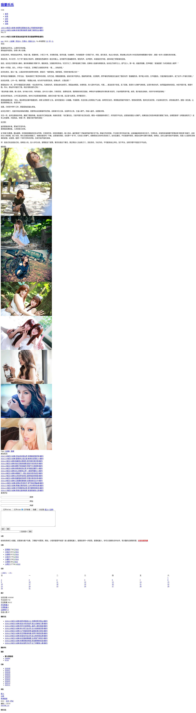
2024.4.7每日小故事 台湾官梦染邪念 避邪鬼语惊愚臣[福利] (22, 476)
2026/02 (7, 679)
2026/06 (7, 672)
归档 (2, 664)
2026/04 (7, 676)
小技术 (7, 557)
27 (113, 586)
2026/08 (7, 668)
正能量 (7, 549)
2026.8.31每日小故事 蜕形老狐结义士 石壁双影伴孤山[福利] (26, 621)
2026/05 (7, 674)
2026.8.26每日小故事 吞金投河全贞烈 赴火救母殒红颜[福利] (26, 636)
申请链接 (4, 699)
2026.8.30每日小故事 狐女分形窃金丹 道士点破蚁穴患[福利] (26, 623)
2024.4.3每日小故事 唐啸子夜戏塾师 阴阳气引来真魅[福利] (22, 466)
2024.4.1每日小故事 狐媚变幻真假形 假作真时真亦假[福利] (22, 461)
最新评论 (3, 647)
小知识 (7, 552)
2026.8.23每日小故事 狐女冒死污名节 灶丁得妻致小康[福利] (26, 643)
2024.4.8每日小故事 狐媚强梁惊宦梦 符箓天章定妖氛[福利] (22, 478)
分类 (2, 545)
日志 (7, 701)
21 (140, 584)
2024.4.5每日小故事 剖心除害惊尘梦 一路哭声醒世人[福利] (22, 471)
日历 (2, 568)
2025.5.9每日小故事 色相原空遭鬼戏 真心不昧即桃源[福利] (22, 28)
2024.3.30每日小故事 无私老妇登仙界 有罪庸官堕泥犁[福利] (22, 456)
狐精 (12, 451)
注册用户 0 (5, 610)
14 (140, 582)
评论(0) (18, 41)
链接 (2, 652)
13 (113, 582)
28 (140, 586)
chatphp (7, 658)
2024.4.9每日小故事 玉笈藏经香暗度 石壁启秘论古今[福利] (22, 481)
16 (2, 584)
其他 (2, 689)
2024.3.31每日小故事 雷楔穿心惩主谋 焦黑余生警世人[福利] (22, 459)
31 (29, 588)
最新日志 (3, 616)
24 (29, 586)
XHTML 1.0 (5, 705)
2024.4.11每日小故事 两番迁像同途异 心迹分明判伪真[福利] (22, 485)
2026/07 (7, 670)
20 (113, 584)
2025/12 (7, 683)
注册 (2, 696)
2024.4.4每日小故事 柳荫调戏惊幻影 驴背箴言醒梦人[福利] (22, 468)
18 (57, 584)
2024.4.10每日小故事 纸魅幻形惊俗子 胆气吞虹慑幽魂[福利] (22, 483)
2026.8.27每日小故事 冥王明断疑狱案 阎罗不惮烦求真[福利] (26, 633)
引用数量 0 (5, 607)
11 (57, 582)
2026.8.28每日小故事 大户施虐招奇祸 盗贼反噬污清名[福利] (26, 631)
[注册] (51, 509)
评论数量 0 (5, 605)
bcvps (7, 660)
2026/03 (7, 677)
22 (168, 584)
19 (85, 584)
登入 (2, 694)
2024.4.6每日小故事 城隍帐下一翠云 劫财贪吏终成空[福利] (22, 473)
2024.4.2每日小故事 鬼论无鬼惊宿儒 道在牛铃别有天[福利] (22, 463)
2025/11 (7, 685)
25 (57, 586)
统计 (2, 593)
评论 (11, 701)
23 (2, 586)
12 (85, 582)
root (2, 41)
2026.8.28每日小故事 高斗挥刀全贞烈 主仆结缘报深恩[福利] (26, 628)
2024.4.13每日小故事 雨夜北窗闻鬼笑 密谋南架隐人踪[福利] (22, 490)
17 (29, 584)
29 (168, 586)
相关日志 (3, 710)
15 (168, 582)
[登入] (46, 509)
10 (29, 582)
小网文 (7, 564)
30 (2, 588)
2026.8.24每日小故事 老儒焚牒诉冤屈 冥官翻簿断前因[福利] (26, 641)
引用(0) (24, 41)
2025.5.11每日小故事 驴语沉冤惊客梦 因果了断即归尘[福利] (22, 30)
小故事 (11, 41)
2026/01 (7, 681)
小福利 (7, 559)
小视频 (7, 562)
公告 (2, 536)
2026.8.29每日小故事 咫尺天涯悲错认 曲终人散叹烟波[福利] (26, 626)
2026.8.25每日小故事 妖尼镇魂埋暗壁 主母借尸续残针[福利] (26, 638)
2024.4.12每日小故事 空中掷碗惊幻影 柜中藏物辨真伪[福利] (22, 488)
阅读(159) (31, 41)
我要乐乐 (7, 5)
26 (85, 586)
